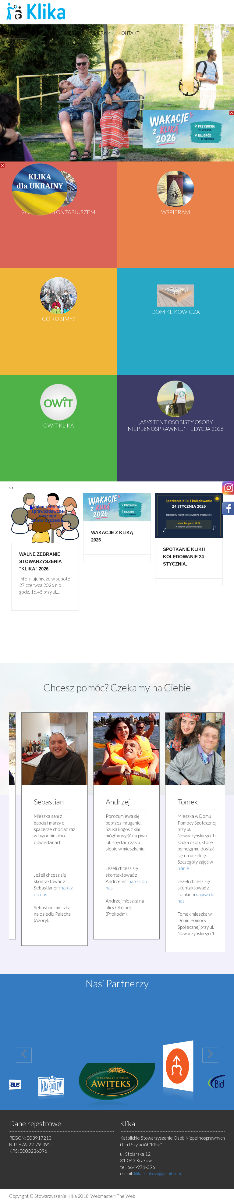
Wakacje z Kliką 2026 (112, 536)
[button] (24, 1055)
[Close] (2, 165)
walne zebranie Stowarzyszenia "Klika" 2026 (40, 561)
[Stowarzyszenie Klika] (37, 11)
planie (174, 868)
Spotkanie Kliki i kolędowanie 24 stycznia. (184, 556)
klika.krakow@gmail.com (157, 1173)
